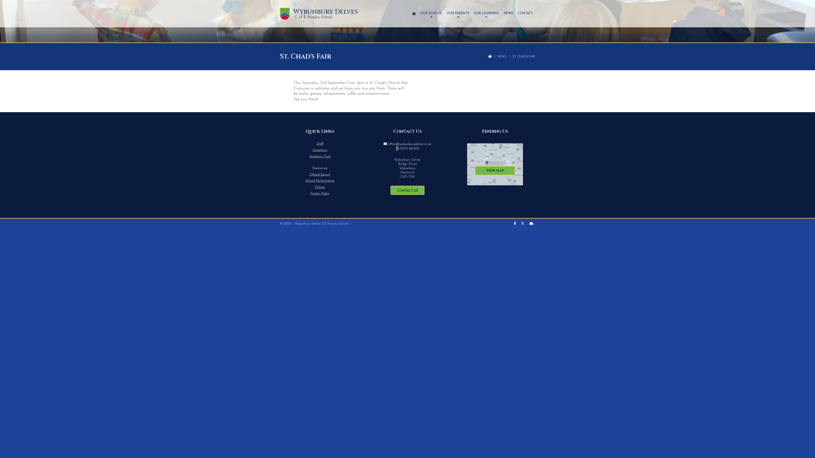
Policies (320, 187)
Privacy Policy (319, 193)
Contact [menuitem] (525, 13)
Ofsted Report (319, 174)
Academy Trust (320, 156)
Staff (319, 143)
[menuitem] (414, 13)
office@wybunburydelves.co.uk (409, 144)
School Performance (319, 181)
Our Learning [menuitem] (486, 13)
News (502, 56)
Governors (320, 150)
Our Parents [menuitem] (458, 13)
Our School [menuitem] (431, 13)
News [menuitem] (508, 13)
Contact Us (407, 191)
